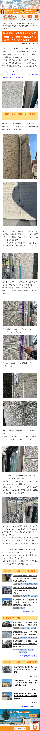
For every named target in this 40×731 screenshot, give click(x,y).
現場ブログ (13, 23)
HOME (4, 23)
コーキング (25, 63)
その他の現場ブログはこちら (28, 706)
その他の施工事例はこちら (29, 611)
